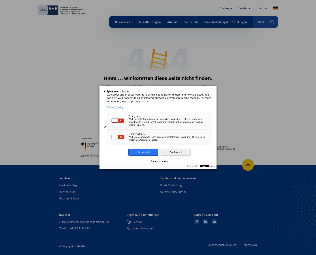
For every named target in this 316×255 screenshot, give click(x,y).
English (109, 91)
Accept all (143, 152)
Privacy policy (115, 107)
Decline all (176, 152)
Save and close (159, 161)
